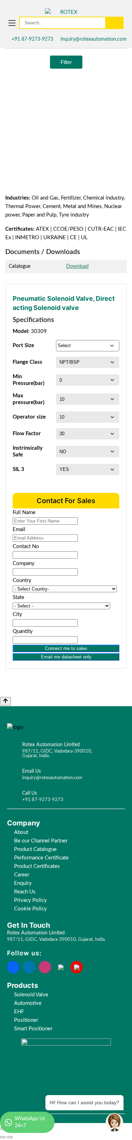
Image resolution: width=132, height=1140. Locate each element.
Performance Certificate (41, 857)
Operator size (29, 417)
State (18, 597)
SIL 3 (18, 469)
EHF (19, 1011)
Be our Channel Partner (41, 841)
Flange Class (27, 362)
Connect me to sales (66, 648)
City (17, 614)
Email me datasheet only (66, 657)
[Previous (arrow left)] (3, 1137)
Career (21, 874)
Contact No (26, 546)
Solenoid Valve (31, 994)
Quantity (23, 631)
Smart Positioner (33, 1028)
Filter (66, 62)
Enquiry (23, 883)
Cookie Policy (31, 908)
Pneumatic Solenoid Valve (53, 298)
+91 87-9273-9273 (32, 39)
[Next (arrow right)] (10, 1137)
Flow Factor (27, 433)
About (21, 832)
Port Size (23, 345)
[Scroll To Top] (5, 701)
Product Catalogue (35, 849)
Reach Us (25, 891)
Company (23, 563)
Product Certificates (37, 866)
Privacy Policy (30, 900)
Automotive (28, 1003)
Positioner (26, 1020)
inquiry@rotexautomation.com (94, 39)
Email (19, 529)
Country (22, 580)
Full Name (24, 512)
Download (77, 266)
